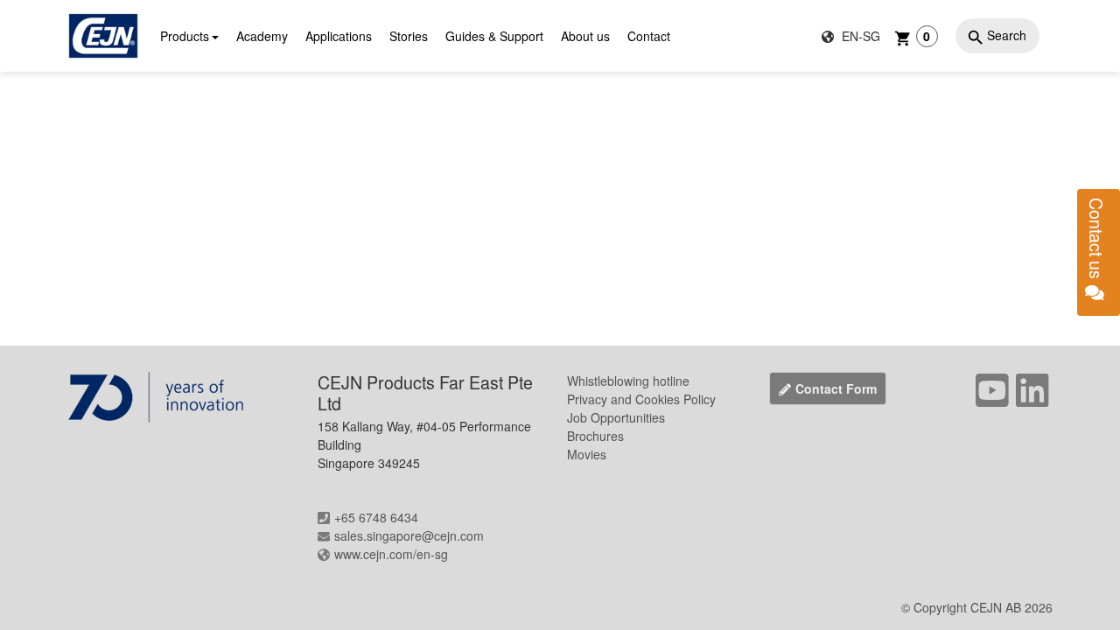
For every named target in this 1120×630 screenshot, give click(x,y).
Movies (586, 454)
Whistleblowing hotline (628, 380)
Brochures (595, 435)
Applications (338, 36)
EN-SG (859, 36)
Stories (408, 36)
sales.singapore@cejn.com (409, 535)
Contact (648, 36)
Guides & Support (494, 36)
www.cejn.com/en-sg (391, 554)
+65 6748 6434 (376, 517)
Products (184, 36)
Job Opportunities (616, 417)
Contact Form (836, 388)
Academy (262, 36)
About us (585, 36)
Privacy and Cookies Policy (641, 399)
